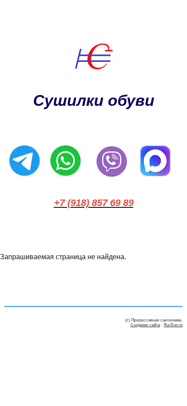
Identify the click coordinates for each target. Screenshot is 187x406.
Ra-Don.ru (173, 325)
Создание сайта (145, 325)
